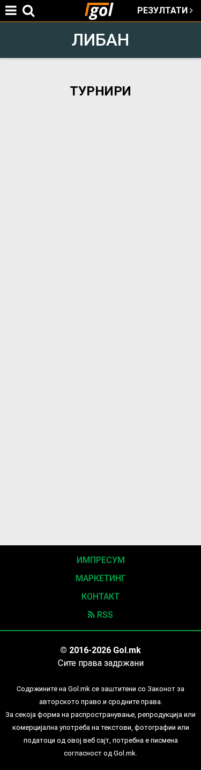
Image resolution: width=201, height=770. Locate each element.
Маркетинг (101, 578)
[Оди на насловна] (103, 10)
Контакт (100, 596)
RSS (104, 615)
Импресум (101, 560)
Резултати (163, 10)
